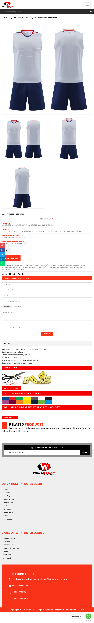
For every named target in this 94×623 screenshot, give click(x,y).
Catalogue (7, 496)
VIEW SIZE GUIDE (11, 388)
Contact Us (7, 519)
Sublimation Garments (11, 548)
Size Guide (7, 509)
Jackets (6, 551)
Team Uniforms (9, 538)
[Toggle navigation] (87, 4)
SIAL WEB (80, 609)
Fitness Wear (8, 545)
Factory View (8, 502)
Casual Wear (8, 541)
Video (5, 516)
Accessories (7, 558)
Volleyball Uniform (46, 17)
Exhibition (6, 506)
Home (6, 17)
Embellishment (8, 499)
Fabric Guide (8, 512)
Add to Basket (12, 258)
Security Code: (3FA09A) (13, 323)
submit (85, 452)
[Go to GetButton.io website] (88, 620)
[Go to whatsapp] (88, 616)
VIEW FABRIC (9, 417)
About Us (6, 493)
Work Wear (7, 555)
